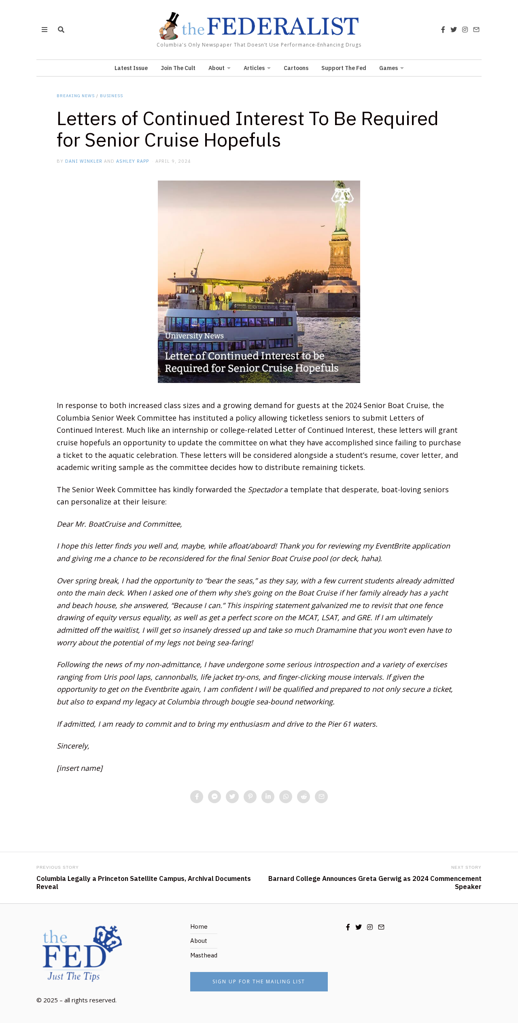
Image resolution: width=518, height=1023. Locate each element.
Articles (254, 68)
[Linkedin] (267, 796)
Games (388, 68)
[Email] (476, 29)
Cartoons (296, 68)
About (216, 68)
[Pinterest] (250, 796)
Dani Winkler (83, 161)
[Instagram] (465, 29)
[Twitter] (453, 29)
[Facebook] (443, 29)
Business (111, 95)
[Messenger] (214, 796)
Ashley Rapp (132, 161)
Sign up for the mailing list (258, 981)
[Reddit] (303, 796)
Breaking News (76, 95)
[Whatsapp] (285, 796)
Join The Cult (178, 68)
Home (199, 926)
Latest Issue (131, 68)
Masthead (203, 955)
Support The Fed (343, 68)
